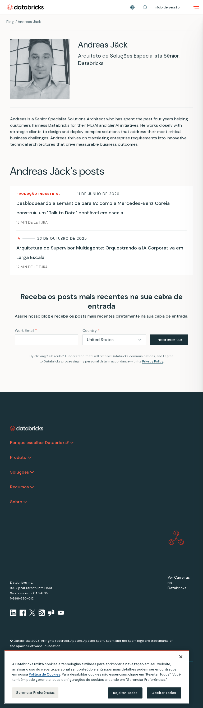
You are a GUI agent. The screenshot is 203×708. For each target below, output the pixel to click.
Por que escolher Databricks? (39, 442)
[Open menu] (196, 7)
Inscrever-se (169, 339)
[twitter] (32, 613)
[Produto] (29, 457)
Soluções (19, 472)
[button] (145, 7)
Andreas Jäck (29, 21)
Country (91, 330)
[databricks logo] (26, 428)
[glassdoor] (51, 613)
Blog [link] (10, 21)
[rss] (42, 613)
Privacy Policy (152, 361)
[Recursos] (32, 487)
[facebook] (23, 613)
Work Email (26, 330)
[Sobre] (25, 502)
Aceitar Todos (164, 693)
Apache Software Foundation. (38, 646)
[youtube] (61, 613)
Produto (18, 457)
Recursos (19, 487)
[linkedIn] (13, 613)
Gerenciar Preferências (35, 692)
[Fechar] (181, 657)
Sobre (16, 501)
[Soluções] (32, 472)
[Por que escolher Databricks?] (72, 443)
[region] (96, 677)
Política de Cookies (44, 674)
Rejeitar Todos (125, 693)
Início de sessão (167, 7)
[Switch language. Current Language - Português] (132, 7)
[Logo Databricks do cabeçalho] (25, 7)
